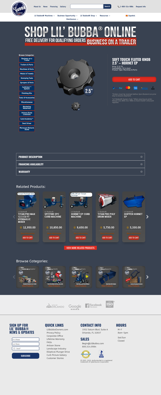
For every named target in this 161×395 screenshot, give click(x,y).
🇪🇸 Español (130, 16)
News (45, 7)
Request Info (141, 7)
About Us (37, 7)
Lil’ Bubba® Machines (43, 16)
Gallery (63, 7)
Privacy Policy (53, 332)
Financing (54, 7)
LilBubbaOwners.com (57, 329)
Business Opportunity (66, 16)
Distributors (71, 19)
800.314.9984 (89, 346)
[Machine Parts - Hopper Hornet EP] (133, 201)
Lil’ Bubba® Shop (87, 16)
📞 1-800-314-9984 (125, 7)
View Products (27, 286)
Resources (104, 16)
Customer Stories (55, 358)
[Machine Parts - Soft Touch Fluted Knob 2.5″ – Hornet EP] (75, 77)
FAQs (49, 342)
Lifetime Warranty (55, 339)
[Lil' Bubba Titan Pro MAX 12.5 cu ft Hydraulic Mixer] (27, 201)
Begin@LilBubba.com (93, 343)
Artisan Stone (53, 345)
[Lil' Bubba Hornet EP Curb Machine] (80, 201)
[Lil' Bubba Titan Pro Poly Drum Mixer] (107, 201)
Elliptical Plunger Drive (58, 352)
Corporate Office (55, 336)
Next (146, 217)
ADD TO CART (134, 79)
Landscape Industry (56, 348)
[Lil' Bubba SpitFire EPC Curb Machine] (54, 201)
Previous (14, 217)
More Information (28, 233)
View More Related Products (80, 248)
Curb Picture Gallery (57, 355)
